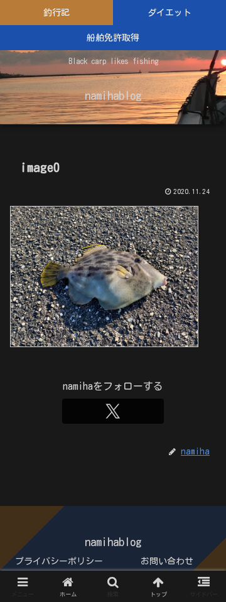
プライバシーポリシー (59, 561)
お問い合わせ (167, 561)
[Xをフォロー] (113, 411)
